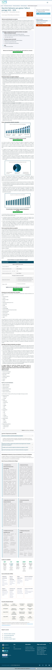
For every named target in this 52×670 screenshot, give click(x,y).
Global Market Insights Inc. (6, 665)
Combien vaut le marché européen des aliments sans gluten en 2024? (15, 447)
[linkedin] (40, 665)
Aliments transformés (16, 5)
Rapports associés (39, 23)
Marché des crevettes (7, 637)
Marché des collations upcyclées (9, 633)
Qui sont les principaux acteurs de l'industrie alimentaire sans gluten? (15, 449)
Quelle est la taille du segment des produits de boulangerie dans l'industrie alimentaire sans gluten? (16, 444)
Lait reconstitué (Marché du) (9, 635)
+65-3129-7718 (41, 653)
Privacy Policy (32, 668)
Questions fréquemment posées (42, 20)
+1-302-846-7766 (41, 651)
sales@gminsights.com (43, 654)
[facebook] (46, 665)
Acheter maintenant (44, 13)
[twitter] (43, 665)
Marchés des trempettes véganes (9, 638)
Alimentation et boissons (8, 5)
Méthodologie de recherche (41, 22)
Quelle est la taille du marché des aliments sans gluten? (12, 435)
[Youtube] (49, 665)
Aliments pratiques (24, 5)
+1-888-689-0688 (43, 650)
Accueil (2, 5)
